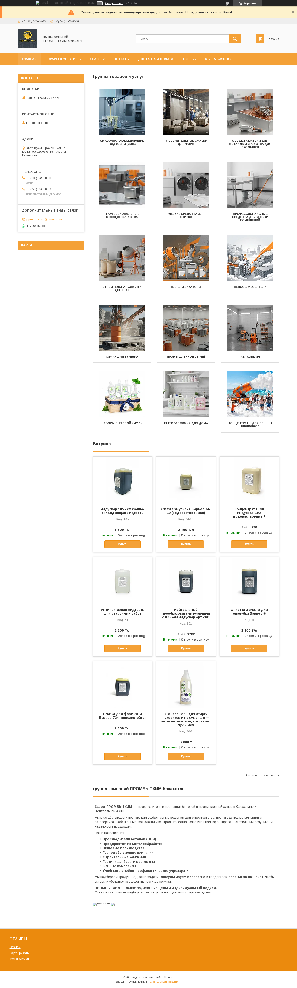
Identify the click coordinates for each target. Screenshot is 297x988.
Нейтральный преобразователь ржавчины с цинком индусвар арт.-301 (186, 613)
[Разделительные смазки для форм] (186, 112)
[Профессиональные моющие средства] (122, 185)
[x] (113, 903)
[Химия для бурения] (122, 328)
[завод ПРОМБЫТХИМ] (27, 47)
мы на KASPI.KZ (218, 59)
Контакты (121, 59)
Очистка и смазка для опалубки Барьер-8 (249, 611)
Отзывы (189, 59)
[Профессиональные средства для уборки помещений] (250, 185)
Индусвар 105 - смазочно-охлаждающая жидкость (122, 511)
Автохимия (250, 356)
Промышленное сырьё (186, 356)
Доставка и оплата (155, 59)
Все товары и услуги (261, 775)
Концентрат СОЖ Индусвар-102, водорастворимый (249, 512)
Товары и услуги (60, 59)
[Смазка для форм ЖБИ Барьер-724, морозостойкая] (122, 684)
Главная (29, 59)
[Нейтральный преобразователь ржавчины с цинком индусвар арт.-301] (186, 580)
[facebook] (101, 903)
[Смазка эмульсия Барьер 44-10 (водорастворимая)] (186, 480)
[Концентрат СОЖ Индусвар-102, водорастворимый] (249, 480)
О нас (93, 59)
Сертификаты (19, 953)
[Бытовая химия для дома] (186, 394)
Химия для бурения (122, 356)
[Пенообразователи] (250, 258)
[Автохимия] (250, 328)
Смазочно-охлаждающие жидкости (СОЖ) (122, 142)
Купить (122, 544)
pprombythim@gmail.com (44, 219)
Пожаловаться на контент (164, 981)
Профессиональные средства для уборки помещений (250, 217)
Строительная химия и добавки (122, 288)
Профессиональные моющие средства (122, 215)
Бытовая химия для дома (186, 423)
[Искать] (235, 38)
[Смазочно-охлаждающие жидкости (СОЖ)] (122, 112)
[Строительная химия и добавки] (122, 258)
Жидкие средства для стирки (186, 215)
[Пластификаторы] (186, 258)
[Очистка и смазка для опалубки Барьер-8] (249, 580)
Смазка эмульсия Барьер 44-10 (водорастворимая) (185, 511)
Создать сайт (114, 3)
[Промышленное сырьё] (186, 328)
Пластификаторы (186, 287)
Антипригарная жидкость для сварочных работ (122, 611)
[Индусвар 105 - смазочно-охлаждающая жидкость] (122, 480)
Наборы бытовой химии (121, 423)
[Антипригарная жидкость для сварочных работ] (122, 580)
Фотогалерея (19, 958)
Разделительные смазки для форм (186, 142)
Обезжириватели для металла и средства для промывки (250, 144)
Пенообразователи (250, 287)
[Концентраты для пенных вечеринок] (250, 394)
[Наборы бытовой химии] (122, 394)
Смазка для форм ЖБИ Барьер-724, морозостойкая (122, 715)
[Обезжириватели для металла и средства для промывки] (250, 112)
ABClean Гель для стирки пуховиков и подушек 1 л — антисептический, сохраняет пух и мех (186, 719)
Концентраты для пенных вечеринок (250, 425)
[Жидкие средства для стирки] (186, 185)
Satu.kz (169, 977)
